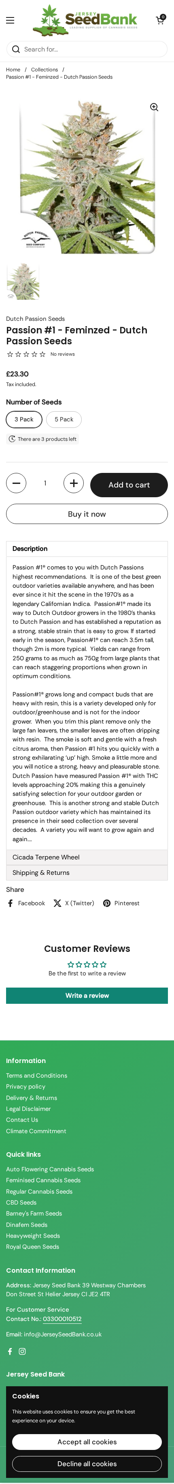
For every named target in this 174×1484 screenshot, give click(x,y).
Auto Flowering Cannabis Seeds (50, 1169)
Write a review (87, 995)
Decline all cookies (87, 1463)
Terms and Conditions (36, 1076)
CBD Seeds (21, 1202)
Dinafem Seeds (26, 1225)
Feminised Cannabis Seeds (43, 1180)
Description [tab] (30, 548)
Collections (44, 69)
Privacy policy (25, 1086)
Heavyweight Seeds (33, 1236)
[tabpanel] (87, 703)
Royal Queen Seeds (32, 1247)
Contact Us (22, 1120)
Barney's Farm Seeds (34, 1213)
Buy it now (87, 514)
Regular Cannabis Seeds (39, 1192)
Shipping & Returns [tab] (41, 872)
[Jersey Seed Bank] (85, 20)
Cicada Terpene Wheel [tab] (46, 857)
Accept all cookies (87, 1441)
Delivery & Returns (31, 1098)
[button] (160, 20)
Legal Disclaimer (28, 1109)
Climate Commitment (36, 1131)
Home (13, 69)
